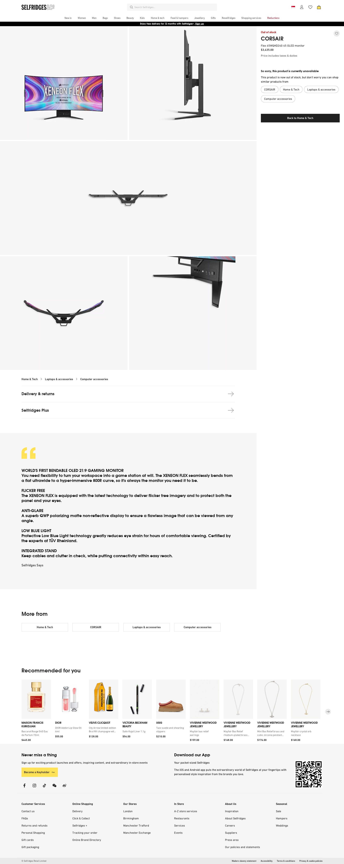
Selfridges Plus (35, 410)
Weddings (282, 825)
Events (178, 832)
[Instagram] (34, 788)
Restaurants (181, 818)
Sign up (199, 23)
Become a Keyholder (37, 772)
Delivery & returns (38, 393)
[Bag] (318, 7)
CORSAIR (272, 38)
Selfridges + (79, 825)
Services (179, 825)
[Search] (131, 7)
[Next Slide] (328, 712)
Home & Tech (30, 379)
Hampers (281, 818)
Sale (278, 811)
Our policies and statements (242, 847)
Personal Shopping (33, 832)
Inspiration (231, 811)
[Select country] (293, 7)
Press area (231, 839)
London (128, 811)
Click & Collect (81, 818)
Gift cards (28, 839)
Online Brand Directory (86, 839)
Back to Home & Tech (300, 118)
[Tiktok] (44, 788)
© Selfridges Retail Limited (34, 861)
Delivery (77, 811)
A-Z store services (185, 811)
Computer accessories (94, 379)
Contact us (28, 811)
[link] (35, 733)
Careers (230, 825)
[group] (172, 712)
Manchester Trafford (136, 825)
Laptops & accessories (59, 379)
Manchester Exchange (137, 832)
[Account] (301, 7)
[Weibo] (64, 788)
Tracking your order (84, 832)
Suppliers (231, 832)
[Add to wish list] (337, 33)
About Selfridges (235, 818)
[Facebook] (24, 788)
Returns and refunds (34, 825)
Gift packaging (30, 847)
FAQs (25, 818)
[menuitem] (68, 18)
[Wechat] (54, 788)
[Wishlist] (310, 7)
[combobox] (174, 7)
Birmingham (131, 818)
